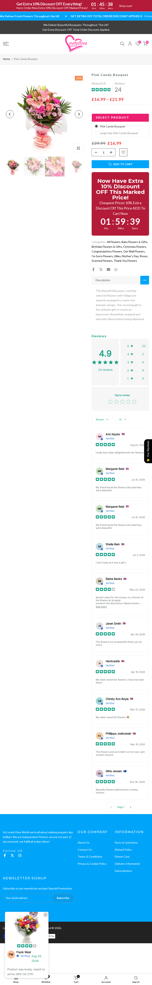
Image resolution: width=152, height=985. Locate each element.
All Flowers (113, 242)
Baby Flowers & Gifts (134, 242)
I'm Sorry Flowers (102, 256)
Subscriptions (123, 870)
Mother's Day (130, 256)
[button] (136, 346)
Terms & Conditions (90, 856)
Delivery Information (127, 863)
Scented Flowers (102, 260)
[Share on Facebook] (93, 269)
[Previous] (10, 114)
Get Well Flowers (134, 251)
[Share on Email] (108, 269)
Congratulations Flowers (107, 251)
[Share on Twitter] (101, 269)
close (149, 16)
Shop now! (125, 6)
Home (6, 59)
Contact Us (85, 849)
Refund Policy (123, 849)
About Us (83, 842)
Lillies (117, 256)
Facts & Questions (126, 842)
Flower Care (122, 856)
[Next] (79, 114)
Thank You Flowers (125, 260)
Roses (143, 256)
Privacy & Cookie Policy (92, 863)
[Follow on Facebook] (5, 855)
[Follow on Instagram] (20, 855)
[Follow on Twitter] (12, 855)
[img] (101, 90)
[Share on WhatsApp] (116, 269)
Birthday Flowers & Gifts (107, 246)
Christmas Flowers (134, 246)
